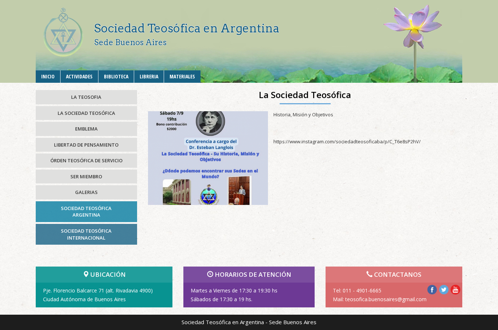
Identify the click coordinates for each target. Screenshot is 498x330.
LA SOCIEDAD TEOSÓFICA (86, 113)
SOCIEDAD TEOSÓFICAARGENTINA (86, 211)
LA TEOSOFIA (86, 97)
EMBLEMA (86, 128)
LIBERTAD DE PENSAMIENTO (86, 144)
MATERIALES (182, 76)
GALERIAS (86, 192)
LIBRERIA (149, 76)
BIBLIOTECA (116, 76)
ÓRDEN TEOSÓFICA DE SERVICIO (86, 160)
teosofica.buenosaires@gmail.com (386, 299)
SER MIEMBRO (86, 176)
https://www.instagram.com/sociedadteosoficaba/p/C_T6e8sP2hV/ (347, 141)
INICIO (48, 76)
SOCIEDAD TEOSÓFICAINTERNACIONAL (86, 234)
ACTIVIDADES (79, 76)
